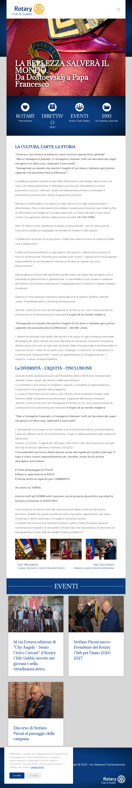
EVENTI (79, 116)
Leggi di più (37, 767)
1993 (106, 116)
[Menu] (118, 9)
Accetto (17, 775)
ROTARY (25, 116)
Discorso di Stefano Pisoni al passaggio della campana (33, 733)
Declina (34, 775)
